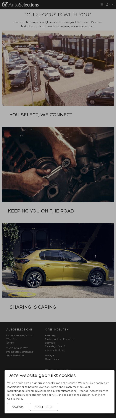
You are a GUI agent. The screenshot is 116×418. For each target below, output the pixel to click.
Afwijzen (18, 407)
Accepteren (44, 407)
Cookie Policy (15, 398)
